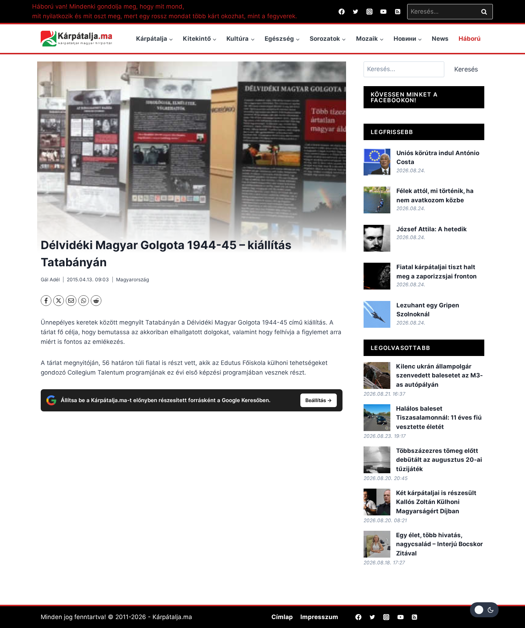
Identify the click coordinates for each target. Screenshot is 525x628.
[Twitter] (356, 11)
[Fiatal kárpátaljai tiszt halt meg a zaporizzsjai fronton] (377, 276)
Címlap (282, 616)
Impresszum (319, 616)
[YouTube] (384, 11)
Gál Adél (50, 279)
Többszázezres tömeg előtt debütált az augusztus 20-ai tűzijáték (439, 460)
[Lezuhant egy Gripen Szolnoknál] (377, 314)
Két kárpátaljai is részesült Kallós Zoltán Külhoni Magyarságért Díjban (436, 502)
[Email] (71, 300)
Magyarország (132, 279)
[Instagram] (370, 11)
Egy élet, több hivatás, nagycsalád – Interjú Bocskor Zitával (439, 544)
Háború (470, 38)
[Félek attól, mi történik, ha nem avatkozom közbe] (377, 200)
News (440, 38)
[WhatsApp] (83, 300)
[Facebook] (342, 11)
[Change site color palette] (484, 609)
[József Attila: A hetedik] (377, 238)
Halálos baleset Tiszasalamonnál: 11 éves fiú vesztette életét (439, 417)
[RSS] (397, 11)
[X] (58, 300)
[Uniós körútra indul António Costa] (377, 162)
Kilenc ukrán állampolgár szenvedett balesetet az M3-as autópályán (439, 375)
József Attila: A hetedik (431, 229)
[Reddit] (96, 300)
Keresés (466, 69)
